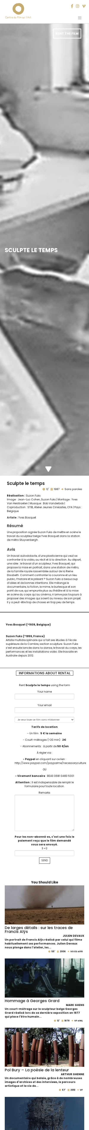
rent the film (67, 33)
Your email (45, 705)
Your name (44, 691)
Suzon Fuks (33, 495)
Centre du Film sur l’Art (18, 17)
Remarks (44, 792)
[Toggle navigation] (80, 18)
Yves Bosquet (27, 517)
